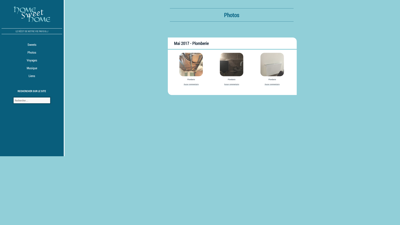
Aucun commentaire (191, 84)
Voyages (32, 60)
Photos (32, 52)
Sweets (32, 44)
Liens (32, 76)
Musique (32, 68)
